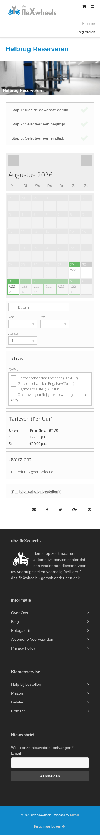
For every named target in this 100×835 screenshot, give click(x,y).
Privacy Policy (23, 648)
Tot (42, 317)
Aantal (13, 333)
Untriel (74, 814)
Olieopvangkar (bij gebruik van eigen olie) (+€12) (49, 397)
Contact (18, 711)
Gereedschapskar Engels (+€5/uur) (46, 383)
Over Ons (19, 612)
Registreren (86, 32)
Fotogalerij (20, 630)
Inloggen (88, 24)
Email (16, 753)
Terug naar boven (47, 826)
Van (11, 317)
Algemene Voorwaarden (32, 639)
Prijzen (17, 693)
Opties (13, 369)
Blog (15, 621)
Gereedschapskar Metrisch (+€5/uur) (48, 377)
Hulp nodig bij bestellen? (39, 491)
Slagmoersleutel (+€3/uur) (38, 388)
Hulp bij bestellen (26, 684)
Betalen (17, 702)
